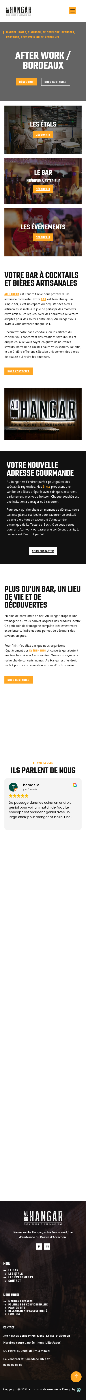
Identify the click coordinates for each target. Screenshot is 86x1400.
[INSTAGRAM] (47, 1246)
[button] (72, 10)
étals (46, 487)
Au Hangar (11, 294)
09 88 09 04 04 (12, 1365)
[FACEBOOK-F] (39, 1246)
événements (37, 651)
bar (43, 299)
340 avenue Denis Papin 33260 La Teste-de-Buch (36, 1336)
